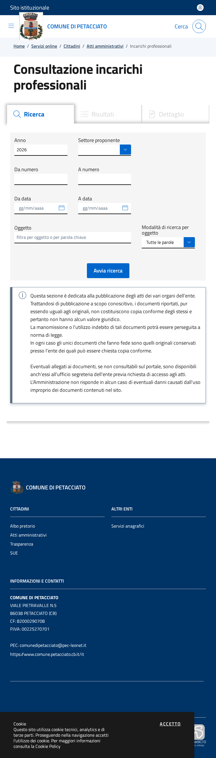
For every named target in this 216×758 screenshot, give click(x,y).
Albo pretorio (22, 526)
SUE (14, 552)
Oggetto (23, 228)
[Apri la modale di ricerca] (199, 26)
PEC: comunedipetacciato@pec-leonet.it (48, 645)
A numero (88, 169)
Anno (20, 140)
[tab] (40, 114)
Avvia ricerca (108, 270)
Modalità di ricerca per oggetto (165, 230)
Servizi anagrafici (127, 526)
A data (85, 198)
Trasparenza (21, 544)
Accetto (170, 724)
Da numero (26, 169)
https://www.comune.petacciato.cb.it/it (47, 654)
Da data (22, 198)
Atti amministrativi (28, 535)
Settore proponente (99, 140)
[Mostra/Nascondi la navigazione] (11, 25)
